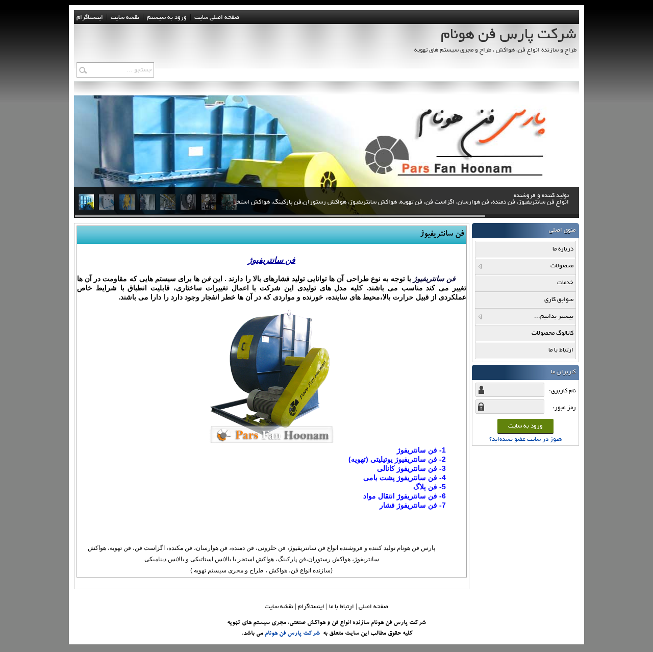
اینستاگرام (90, 17)
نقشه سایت (279, 607)
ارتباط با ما (341, 607)
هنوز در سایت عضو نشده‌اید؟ (525, 439)
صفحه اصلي (373, 607)
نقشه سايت (125, 17)
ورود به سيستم (167, 17)
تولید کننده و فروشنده (401, 199)
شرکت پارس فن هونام (292, 633)
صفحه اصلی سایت (216, 17)
